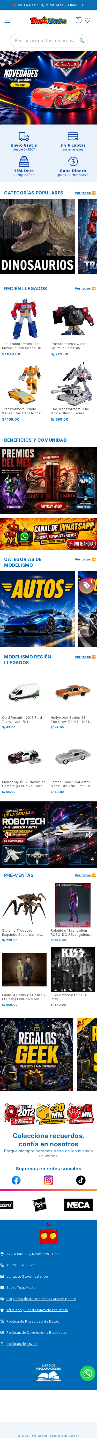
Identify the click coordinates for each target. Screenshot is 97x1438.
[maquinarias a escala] (48, 87)
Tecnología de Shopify (63, 1435)
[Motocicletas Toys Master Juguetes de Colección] (37, 609)
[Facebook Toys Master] (16, 1180)
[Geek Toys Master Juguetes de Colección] (36, 1054)
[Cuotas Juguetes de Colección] (48, 480)
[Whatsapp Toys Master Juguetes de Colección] (48, 534)
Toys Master (38, 1435)
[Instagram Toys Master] (48, 1180)
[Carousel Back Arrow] (6, 236)
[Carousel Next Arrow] (91, 236)
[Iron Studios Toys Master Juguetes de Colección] (48, 834)
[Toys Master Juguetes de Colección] (48, 1373)
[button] (7, 20)
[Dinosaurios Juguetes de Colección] (37, 236)
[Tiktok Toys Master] (81, 1180)
